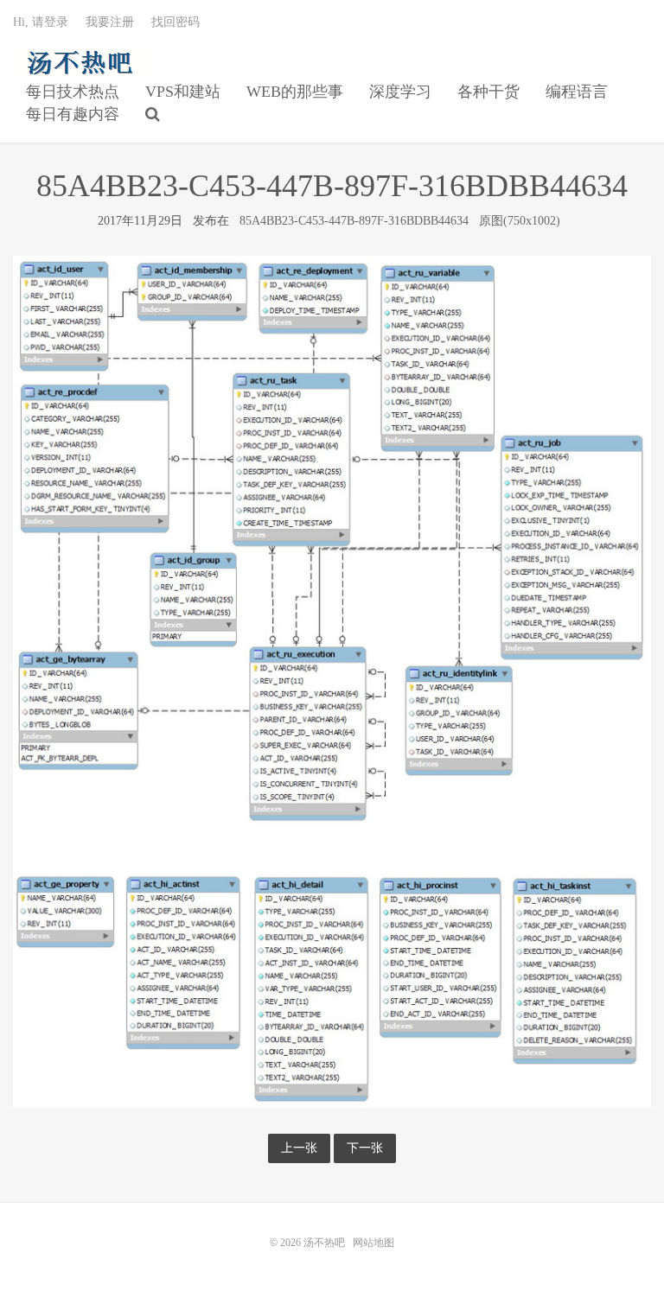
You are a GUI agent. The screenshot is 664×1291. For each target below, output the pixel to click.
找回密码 (175, 22)
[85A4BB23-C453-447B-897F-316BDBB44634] (332, 680)
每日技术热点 (72, 91)
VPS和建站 (182, 91)
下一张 (365, 1148)
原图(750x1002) (519, 220)
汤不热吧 (84, 61)
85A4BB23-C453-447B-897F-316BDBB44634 (354, 220)
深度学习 (400, 91)
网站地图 (373, 1243)
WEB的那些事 (294, 91)
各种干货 (488, 91)
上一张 (299, 1148)
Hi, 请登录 (40, 22)
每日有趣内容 (72, 114)
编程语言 (577, 91)
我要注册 (110, 22)
